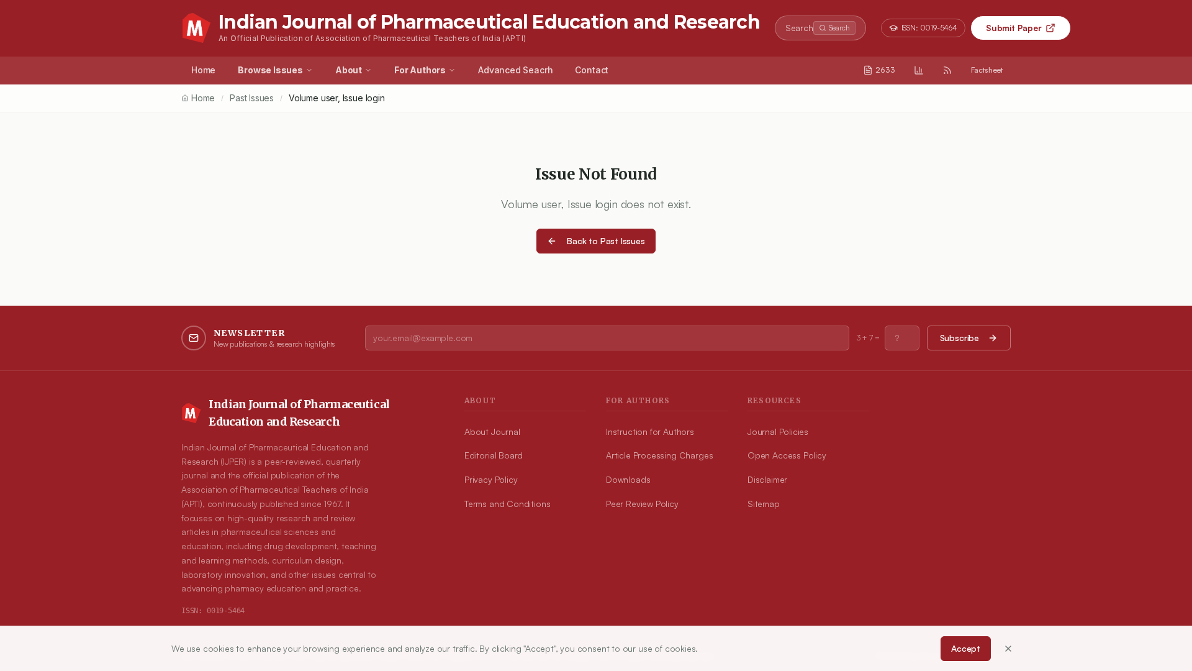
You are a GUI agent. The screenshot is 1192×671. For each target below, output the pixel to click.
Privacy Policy (490, 479)
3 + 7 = (868, 337)
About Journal (492, 431)
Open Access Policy (786, 455)
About (348, 70)
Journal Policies (777, 431)
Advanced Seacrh (515, 70)
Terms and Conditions (507, 503)
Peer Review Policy (642, 503)
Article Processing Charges (659, 455)
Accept (965, 648)
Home (203, 70)
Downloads (628, 479)
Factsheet (987, 70)
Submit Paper (1014, 27)
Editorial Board (493, 455)
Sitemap (763, 503)
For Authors (420, 70)
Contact (591, 70)
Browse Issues (270, 70)
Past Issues (252, 98)
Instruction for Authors (650, 431)
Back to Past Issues (606, 240)
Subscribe (959, 337)
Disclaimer (767, 479)
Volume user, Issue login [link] (337, 98)
